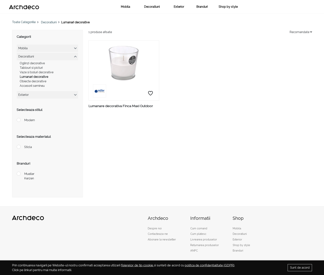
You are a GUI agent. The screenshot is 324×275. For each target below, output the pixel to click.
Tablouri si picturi (31, 68)
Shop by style (228, 6)
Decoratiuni (152, 6)
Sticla (28, 147)
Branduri (202, 6)
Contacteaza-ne (158, 233)
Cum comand (198, 228)
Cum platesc (198, 233)
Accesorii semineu (32, 86)
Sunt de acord (300, 267)
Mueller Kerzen (29, 176)
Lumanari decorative (34, 77)
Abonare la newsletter (162, 239)
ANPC (194, 250)
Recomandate (300, 32)
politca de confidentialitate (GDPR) (209, 265)
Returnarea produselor (204, 245)
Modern (29, 120)
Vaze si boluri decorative (36, 72)
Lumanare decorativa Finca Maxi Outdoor (120, 106)
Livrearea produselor (203, 239)
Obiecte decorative (33, 81)
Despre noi (155, 228)
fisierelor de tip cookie (137, 265)
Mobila (125, 6)
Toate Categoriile (24, 22)
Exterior (179, 6)
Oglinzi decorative (32, 63)
